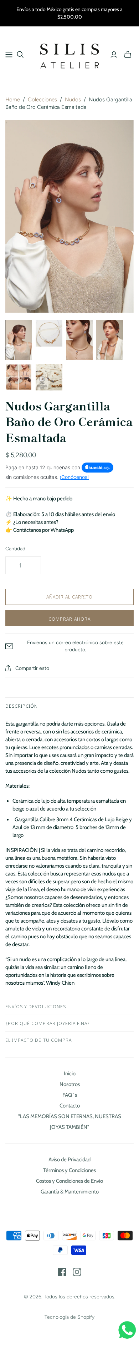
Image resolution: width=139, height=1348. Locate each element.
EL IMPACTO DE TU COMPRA (38, 1040)
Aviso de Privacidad (69, 1159)
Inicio (70, 1073)
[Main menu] (8, 54)
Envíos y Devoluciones (35, 1006)
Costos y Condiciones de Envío (69, 1181)
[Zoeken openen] (20, 54)
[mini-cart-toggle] (128, 55)
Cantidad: (15, 549)
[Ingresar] (114, 55)
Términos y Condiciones (69, 1170)
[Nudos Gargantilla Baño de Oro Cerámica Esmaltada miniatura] (18, 340)
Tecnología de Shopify (69, 1317)
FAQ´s (69, 1095)
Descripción (21, 706)
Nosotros (70, 1084)
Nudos (73, 99)
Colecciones (42, 99)
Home (12, 99)
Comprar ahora (69, 619)
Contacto (70, 1105)
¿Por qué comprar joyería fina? (47, 1023)
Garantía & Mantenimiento (70, 1191)
